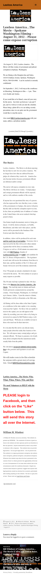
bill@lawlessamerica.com (24, 363)
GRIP (23, 254)
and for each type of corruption (14, 241)
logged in (16, 537)
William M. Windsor (13, 432)
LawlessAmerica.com (10, 254)
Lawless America (12, 4)
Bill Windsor (14, 252)
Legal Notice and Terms (23, 476)
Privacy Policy (7, 572)
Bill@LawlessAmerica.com (20, 118)
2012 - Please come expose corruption (22, 523)
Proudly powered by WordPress (22, 572)
